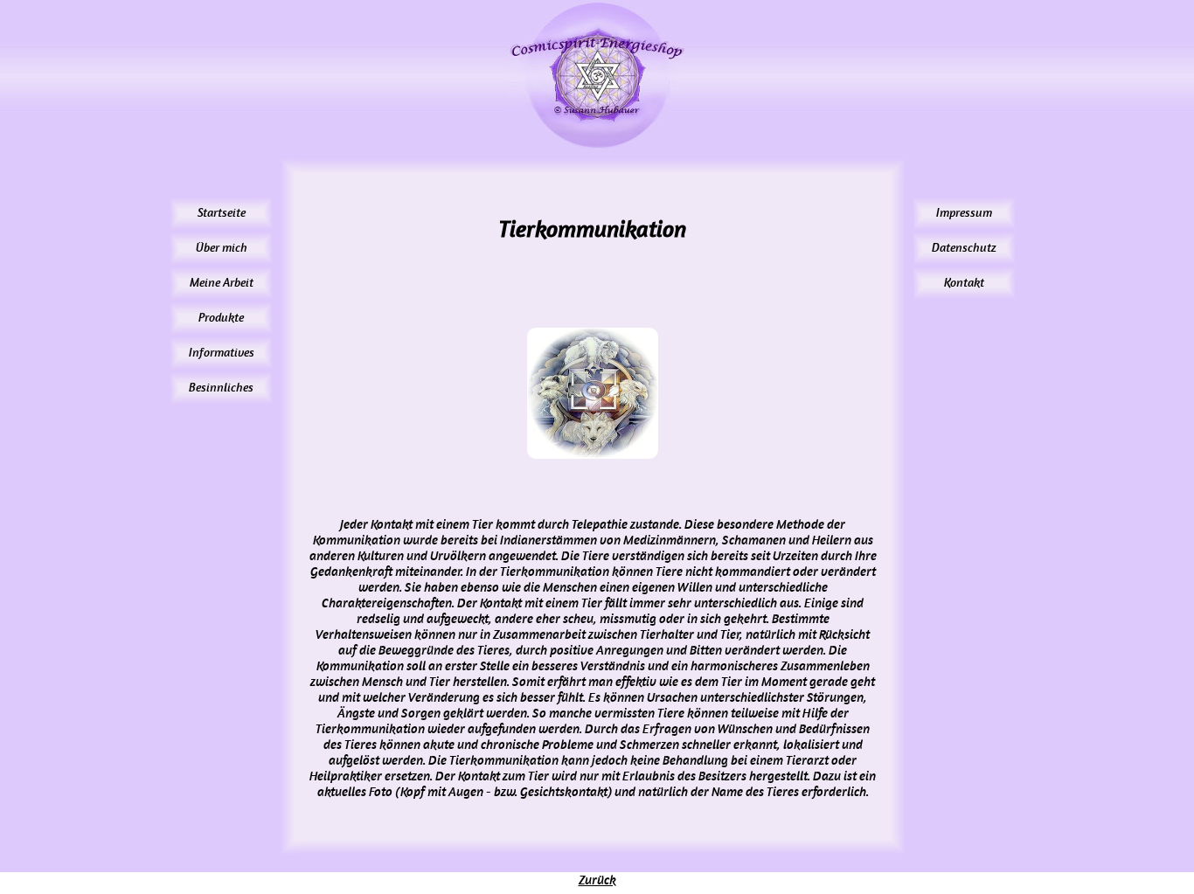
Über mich (221, 247)
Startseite (222, 212)
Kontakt (964, 282)
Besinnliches (221, 387)
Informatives (221, 352)
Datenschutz (964, 247)
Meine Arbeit (221, 282)
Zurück (597, 880)
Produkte (221, 317)
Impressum (964, 212)
